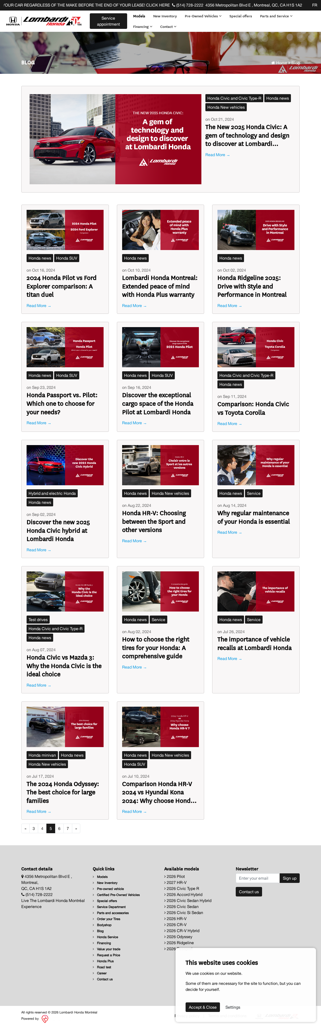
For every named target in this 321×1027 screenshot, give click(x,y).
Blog (100, 931)
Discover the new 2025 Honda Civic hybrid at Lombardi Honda (58, 530)
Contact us (104, 979)
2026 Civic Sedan (182, 906)
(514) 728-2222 (189, 5)
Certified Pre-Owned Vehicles (118, 895)
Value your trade (108, 949)
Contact (167, 26)
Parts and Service (275, 15)
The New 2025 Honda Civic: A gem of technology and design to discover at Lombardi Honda (247, 135)
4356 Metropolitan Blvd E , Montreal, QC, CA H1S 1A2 (253, 5)
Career (101, 973)
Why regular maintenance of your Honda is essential (253, 516)
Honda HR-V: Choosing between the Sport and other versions (154, 521)
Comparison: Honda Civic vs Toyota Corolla (253, 407)
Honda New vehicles (226, 107)
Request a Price (108, 955)
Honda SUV (66, 258)
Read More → (217, 154)
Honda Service (107, 937)
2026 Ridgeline (180, 942)
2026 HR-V (176, 918)
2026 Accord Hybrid (184, 894)
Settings (232, 1007)
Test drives (38, 619)
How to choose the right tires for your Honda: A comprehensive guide (155, 647)
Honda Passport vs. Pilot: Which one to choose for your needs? (62, 403)
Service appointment (108, 21)
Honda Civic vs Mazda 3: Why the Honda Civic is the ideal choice (64, 665)
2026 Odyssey (179, 936)
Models (139, 15)
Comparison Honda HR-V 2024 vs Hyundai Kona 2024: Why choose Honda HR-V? (158, 792)
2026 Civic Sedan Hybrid (188, 900)
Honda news (277, 98)
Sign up (289, 878)
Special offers (240, 15)
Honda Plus (105, 961)
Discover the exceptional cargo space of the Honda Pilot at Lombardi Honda (157, 403)
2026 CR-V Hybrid (182, 930)
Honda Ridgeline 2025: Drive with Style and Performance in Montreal (252, 285)
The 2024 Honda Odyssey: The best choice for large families (63, 792)
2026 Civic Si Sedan (184, 912)
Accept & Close (203, 1007)
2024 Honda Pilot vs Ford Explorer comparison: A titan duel (62, 285)
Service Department (111, 907)
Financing (141, 26)
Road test (103, 967)
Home (281, 63)
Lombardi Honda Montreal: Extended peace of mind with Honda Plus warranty (160, 285)
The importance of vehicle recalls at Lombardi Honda (254, 643)
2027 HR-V (176, 882)
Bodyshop (104, 925)
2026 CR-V (176, 924)
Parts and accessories (112, 913)
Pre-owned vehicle (110, 889)
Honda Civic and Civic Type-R (234, 98)
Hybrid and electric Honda (52, 493)
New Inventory (165, 15)
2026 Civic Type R (182, 888)
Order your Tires (108, 919)
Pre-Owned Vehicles (202, 15)
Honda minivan (42, 755)
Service (254, 493)
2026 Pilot (175, 876)
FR (314, 5)
